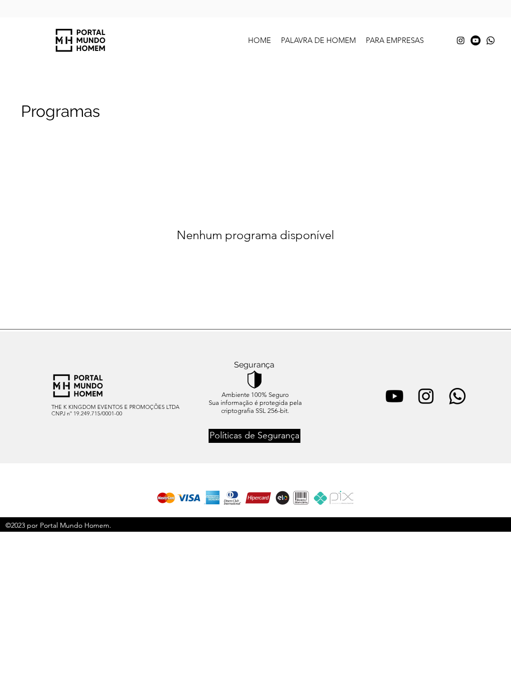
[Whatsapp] (491, 40)
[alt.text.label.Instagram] (461, 40)
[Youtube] (476, 40)
